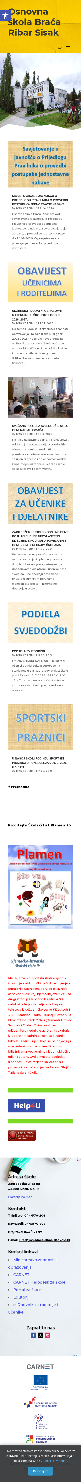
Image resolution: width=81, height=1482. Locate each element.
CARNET (21, 1274)
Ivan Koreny (25, 208)
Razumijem (40, 1471)
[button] (5, 15)
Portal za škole (27, 1289)
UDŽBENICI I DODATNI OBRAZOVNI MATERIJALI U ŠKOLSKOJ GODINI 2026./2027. (37, 315)
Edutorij (20, 1297)
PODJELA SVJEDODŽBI (28, 651)
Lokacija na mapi (20, 1197)
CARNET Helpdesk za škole (39, 1282)
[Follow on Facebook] (33, 1335)
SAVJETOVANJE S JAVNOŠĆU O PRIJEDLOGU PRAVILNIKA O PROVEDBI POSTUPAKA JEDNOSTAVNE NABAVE (40, 200)
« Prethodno (18, 787)
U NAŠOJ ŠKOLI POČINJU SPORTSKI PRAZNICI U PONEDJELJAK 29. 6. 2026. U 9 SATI (40, 763)
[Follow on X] (40, 1335)
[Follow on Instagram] (47, 1335)
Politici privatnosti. (55, 1461)
